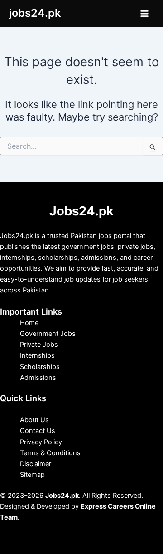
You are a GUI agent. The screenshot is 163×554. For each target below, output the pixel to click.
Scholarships (40, 367)
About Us (34, 420)
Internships (37, 355)
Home (29, 323)
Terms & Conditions (50, 453)
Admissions (38, 378)
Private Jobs (39, 344)
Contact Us (37, 431)
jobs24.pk (35, 12)
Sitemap (32, 475)
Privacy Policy (41, 442)
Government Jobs (48, 334)
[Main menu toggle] (144, 13)
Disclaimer (35, 464)
